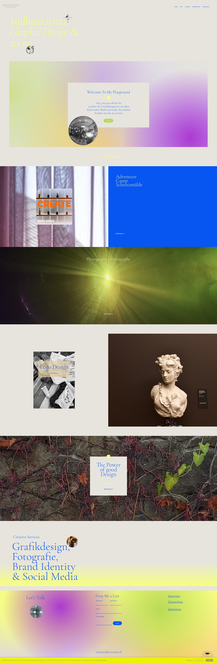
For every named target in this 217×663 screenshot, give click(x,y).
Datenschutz (175, 601)
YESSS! (209, 660)
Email (97, 609)
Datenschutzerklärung (101, 660)
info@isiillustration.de (109, 652)
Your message (100, 616)
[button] (176, 6)
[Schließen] (215, 660)
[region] (71, 18)
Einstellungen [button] (189, 660)
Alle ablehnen (199, 660)
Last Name (113, 600)
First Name (99, 600)
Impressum (174, 609)
